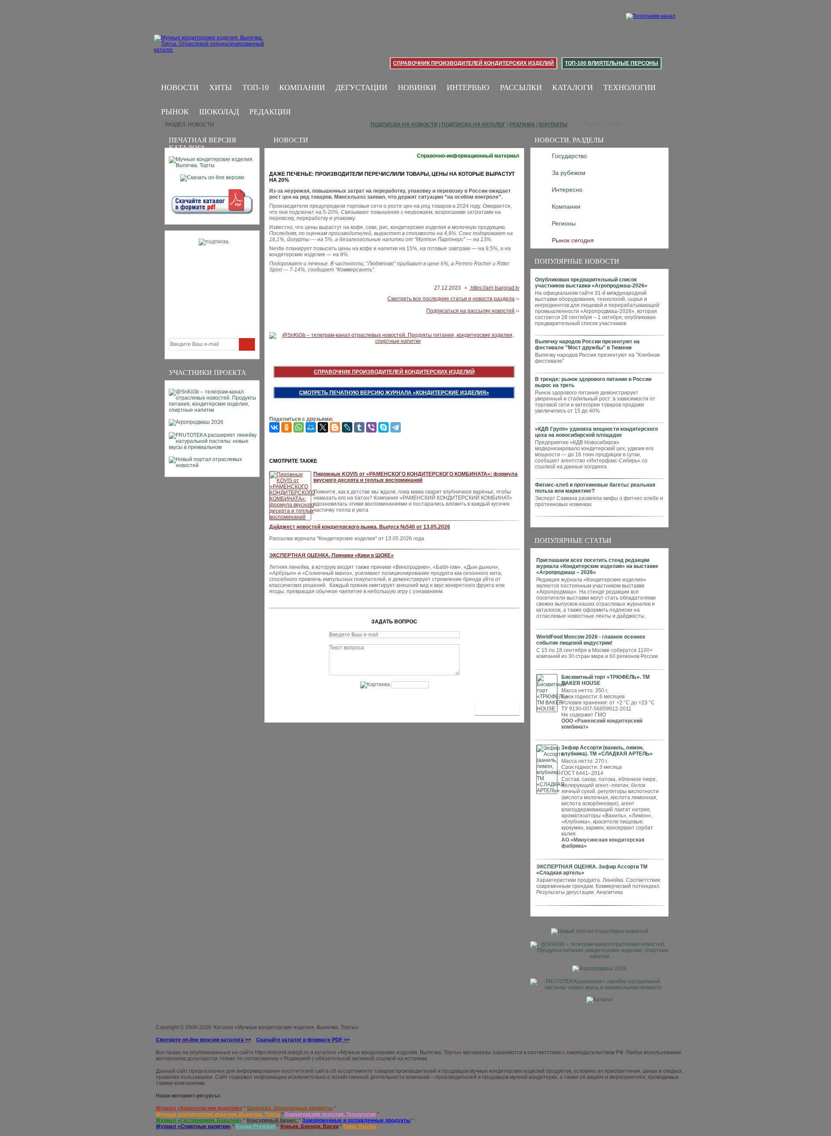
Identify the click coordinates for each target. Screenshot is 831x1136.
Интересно (567, 189)
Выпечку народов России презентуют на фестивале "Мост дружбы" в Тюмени (587, 345)
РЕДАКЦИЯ (270, 111)
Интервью (468, 87)
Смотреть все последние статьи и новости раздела (451, 299)
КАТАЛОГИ (572, 87)
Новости (180, 87)
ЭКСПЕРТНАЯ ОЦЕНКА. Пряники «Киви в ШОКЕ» (331, 555)
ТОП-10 (255, 87)
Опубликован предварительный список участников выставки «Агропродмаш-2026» (591, 283)
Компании (302, 87)
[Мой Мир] (311, 427)
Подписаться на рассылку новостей (470, 311)
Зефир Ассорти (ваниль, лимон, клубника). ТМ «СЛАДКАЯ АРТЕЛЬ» (607, 751)
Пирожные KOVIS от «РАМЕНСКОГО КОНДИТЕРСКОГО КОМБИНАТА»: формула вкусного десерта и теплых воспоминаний (415, 477)
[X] (323, 427)
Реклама (522, 125)
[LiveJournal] (347, 427)
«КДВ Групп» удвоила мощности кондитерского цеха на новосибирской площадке (596, 432)
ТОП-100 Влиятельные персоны (611, 63)
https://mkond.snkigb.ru (282, 1052)
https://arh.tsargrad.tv (494, 288)
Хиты (220, 87)
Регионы (564, 223)
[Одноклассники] (286, 427)
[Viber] (371, 427)
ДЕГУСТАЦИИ (361, 87)
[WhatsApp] (298, 427)
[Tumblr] (359, 427)
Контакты (553, 125)
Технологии (629, 87)
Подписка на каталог (473, 125)
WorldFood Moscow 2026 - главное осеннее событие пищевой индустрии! (590, 640)
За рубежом (569, 172)
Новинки (417, 87)
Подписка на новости (404, 125)
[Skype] (383, 427)
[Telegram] (395, 427)
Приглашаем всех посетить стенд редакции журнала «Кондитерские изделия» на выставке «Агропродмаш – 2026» (597, 566)
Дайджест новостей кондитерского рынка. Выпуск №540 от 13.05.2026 (359, 527)
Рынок (175, 111)
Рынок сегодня (573, 240)
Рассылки (521, 87)
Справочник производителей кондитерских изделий (473, 63)
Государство (569, 155)
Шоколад (219, 111)
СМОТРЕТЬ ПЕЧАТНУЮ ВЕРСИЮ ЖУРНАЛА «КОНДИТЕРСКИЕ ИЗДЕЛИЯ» (394, 393)
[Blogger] (335, 427)
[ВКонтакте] (274, 427)
